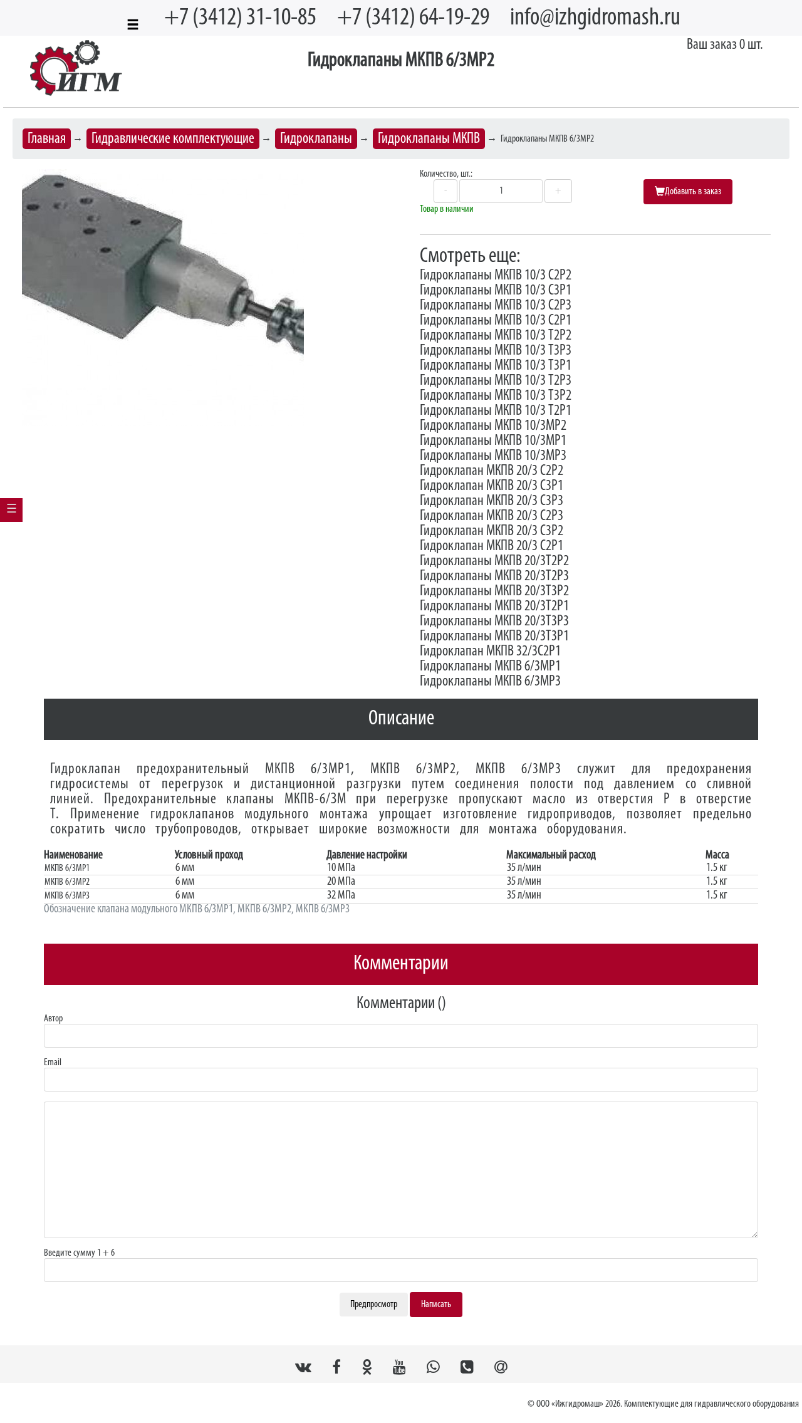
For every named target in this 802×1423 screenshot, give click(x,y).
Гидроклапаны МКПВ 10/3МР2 (493, 426)
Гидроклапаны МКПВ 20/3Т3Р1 (494, 636)
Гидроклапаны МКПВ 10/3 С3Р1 (495, 290)
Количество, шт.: (446, 174)
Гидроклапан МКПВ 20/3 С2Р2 (491, 471)
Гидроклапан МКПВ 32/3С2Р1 (490, 651)
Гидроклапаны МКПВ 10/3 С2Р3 (495, 305)
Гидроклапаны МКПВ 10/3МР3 (493, 456)
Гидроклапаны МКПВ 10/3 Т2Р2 (495, 335)
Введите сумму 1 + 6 (79, 1253)
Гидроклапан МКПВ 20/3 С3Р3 (491, 501)
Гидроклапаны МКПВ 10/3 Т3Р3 (495, 350)
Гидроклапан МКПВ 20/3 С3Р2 (491, 531)
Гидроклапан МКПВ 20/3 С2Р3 (491, 516)
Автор (53, 1019)
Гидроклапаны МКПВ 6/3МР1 (490, 666)
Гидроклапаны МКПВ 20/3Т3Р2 (494, 591)
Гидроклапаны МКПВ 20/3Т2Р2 (494, 561)
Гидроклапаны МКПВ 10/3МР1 (493, 441)
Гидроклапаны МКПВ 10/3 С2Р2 (495, 275)
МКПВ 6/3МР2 (413, 769)
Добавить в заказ (693, 192)
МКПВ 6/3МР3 (518, 769)
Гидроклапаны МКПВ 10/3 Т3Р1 (495, 365)
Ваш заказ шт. (725, 45)
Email (52, 1063)
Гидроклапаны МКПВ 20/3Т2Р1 (494, 606)
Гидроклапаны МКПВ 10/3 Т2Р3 (495, 380)
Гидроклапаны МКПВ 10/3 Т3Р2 (495, 396)
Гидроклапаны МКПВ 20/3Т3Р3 (494, 621)
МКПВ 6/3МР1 (308, 769)
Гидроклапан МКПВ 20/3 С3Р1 (491, 486)
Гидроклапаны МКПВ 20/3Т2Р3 (494, 576)
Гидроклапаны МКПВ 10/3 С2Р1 (495, 320)
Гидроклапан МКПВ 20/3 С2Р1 (491, 546)
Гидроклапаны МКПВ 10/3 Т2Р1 (495, 411)
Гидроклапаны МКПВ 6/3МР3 (490, 681)
